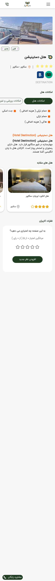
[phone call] (7, 4)
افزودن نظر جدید (27, 259)
